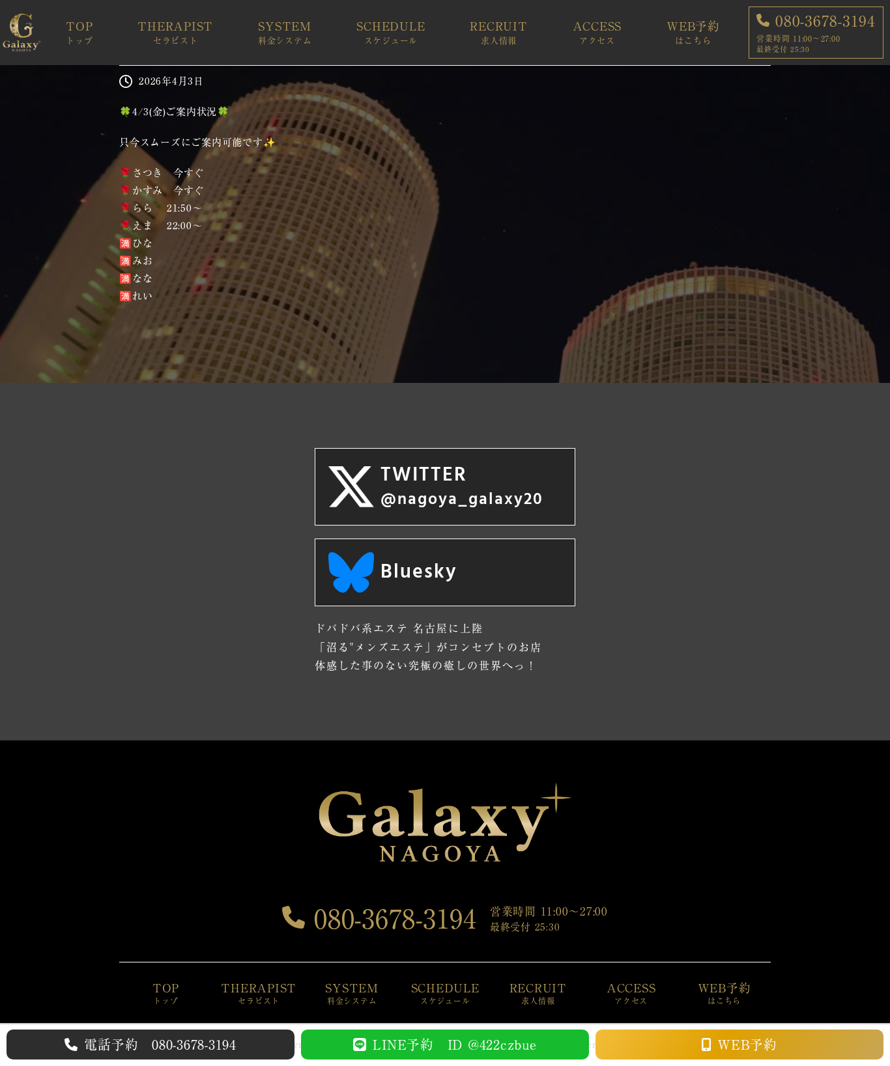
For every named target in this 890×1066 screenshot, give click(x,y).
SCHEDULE (390, 32)
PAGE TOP (859, 1023)
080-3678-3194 (391, 919)
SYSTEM (285, 32)
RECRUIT (498, 32)
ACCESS (597, 32)
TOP (79, 32)
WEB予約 (693, 32)
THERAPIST (175, 32)
